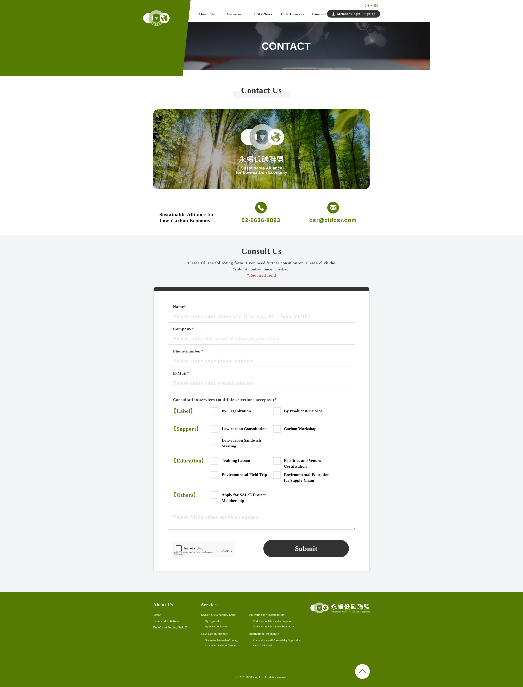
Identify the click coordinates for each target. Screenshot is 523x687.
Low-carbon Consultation (244, 428)
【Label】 (183, 411)
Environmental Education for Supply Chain (307, 477)
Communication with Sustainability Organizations (277, 640)
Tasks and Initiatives (166, 621)
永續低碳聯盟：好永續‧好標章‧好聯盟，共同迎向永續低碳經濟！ (156, 18)
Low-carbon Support (214, 633)
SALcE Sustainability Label (218, 614)
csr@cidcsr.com (333, 220)
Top (362, 671)
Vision (157, 614)
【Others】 (185, 495)
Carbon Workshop (300, 428)
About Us (206, 14)
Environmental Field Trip (244, 474)
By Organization (236, 411)
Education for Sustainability (267, 614)
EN (376, 5)
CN (367, 5)
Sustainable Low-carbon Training (221, 640)
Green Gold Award (262, 645)
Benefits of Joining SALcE (170, 627)
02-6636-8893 (260, 220)
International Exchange (264, 633)
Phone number (188, 351)
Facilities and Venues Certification (302, 463)
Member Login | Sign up (356, 14)
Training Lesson (236, 460)
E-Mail (181, 373)
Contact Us (322, 14)
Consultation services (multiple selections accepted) (225, 400)
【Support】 (186, 429)
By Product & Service (303, 411)
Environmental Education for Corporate (272, 621)
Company (183, 329)
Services (234, 14)
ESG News (263, 14)
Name (179, 307)
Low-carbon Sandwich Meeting (241, 443)
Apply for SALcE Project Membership (244, 497)
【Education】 (189, 461)
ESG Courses (292, 14)
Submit (306, 548)
